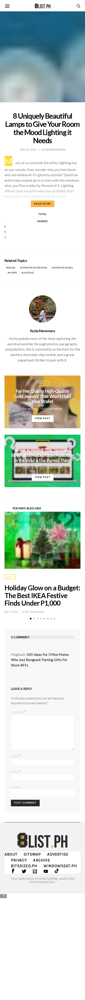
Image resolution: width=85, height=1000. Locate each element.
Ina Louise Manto (52, 467)
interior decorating (34, 267)
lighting (28, 272)
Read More (42, 203)
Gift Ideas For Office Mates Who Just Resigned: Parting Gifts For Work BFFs (40, 659)
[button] (30, 618)
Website (16, 787)
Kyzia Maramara (42, 331)
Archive (41, 860)
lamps (13, 272)
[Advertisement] (42, 943)
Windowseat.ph (60, 866)
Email (15, 771)
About (11, 854)
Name (15, 756)
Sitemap (32, 854)
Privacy (19, 860)
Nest (10, 576)
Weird (42, 442)
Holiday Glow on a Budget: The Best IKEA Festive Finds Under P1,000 (42, 595)
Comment (17, 712)
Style (42, 383)
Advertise (57, 854)
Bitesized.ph (24, 866)
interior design (63, 267)
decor (11, 267)
